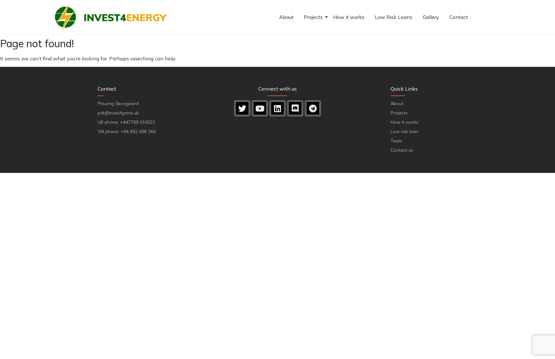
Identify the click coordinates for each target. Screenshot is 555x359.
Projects (313, 17)
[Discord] (295, 108)
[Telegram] (313, 108)
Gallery (431, 17)
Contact (458, 17)
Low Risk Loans (393, 17)
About (286, 17)
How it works (349, 17)
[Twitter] (242, 108)
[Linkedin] (277, 108)
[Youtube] (260, 108)
